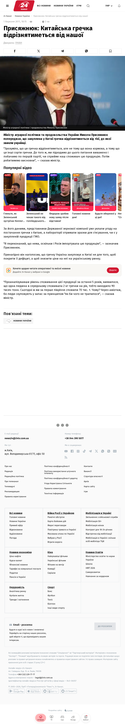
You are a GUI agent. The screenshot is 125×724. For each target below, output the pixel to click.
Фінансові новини (18, 564)
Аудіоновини (15, 533)
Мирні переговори (57, 525)
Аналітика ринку (17, 591)
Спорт (51, 587)
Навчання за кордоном (97, 576)
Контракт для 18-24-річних (99, 529)
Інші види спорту (56, 608)
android (16, 691)
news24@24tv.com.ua (17, 438)
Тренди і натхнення (19, 599)
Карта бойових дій (57, 521)
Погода (13, 538)
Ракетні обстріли (56, 517)
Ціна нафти (15, 556)
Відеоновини (16, 529)
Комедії (51, 568)
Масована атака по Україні (61, 533)
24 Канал (8, 16)
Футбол (51, 595)
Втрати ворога (55, 542)
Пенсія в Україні (17, 577)
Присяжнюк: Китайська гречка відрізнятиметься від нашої (60, 16)
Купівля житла (16, 595)
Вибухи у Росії (55, 538)
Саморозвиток (93, 572)
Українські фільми (57, 560)
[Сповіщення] (119, 6)
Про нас (8, 466)
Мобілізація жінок (95, 525)
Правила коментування (55, 489)
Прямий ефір (16, 525)
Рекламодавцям (12, 492)
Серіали (51, 573)
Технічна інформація (54, 494)
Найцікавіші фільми (58, 556)
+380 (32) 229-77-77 (26, 674)
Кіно (50, 552)
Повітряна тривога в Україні (62, 529)
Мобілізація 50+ (93, 521)
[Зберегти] (110, 51)
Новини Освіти (94, 552)
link (66, 451)
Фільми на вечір (56, 564)
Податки (13, 573)
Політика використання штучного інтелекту (60, 472)
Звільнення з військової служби (102, 517)
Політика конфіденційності (57, 466)
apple (33, 691)
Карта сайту (89, 487)
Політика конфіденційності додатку (61, 478)
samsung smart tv (68, 691)
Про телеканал (11, 482)
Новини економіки (20, 552)
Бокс (50, 591)
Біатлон (51, 603)
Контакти (88, 466)
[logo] (24, 6)
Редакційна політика (14, 476)
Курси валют (15, 560)
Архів (86, 482)
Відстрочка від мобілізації (99, 533)
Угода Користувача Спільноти (58, 484)
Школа (89, 564)
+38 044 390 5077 (74, 438)
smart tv (50, 691)
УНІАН (18, 42)
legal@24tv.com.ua (43, 677)
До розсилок (105, 626)
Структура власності (93, 476)
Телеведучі (10, 487)
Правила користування (15, 497)
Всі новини (44, 5)
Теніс (50, 599)
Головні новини (17, 517)
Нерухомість (16, 587)
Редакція (9, 471)
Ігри (79, 5)
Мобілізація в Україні (98, 513)
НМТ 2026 (90, 568)
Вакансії (87, 471)
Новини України (63, 5)
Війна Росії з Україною (61, 513)
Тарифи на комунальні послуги (25, 568)
